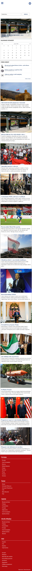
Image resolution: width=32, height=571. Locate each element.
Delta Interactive (27, 81)
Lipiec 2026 (16, 43)
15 (12, 52)
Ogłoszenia (5, 509)
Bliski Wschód (5, 491)
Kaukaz (4, 473)
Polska (3, 468)
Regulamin (4, 562)
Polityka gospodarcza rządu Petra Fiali (13, 70)
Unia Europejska (6, 462)
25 (24, 55)
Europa (4, 460)
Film (3, 543)
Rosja (3, 472)
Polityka (4, 504)
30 (16, 57)
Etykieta (4, 545)
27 (4, 57)
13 (4, 52)
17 (20, 52)
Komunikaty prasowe (7, 558)
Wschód (4, 470)
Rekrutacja (4, 566)
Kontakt (4, 552)
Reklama (4, 554)
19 (28, 52)
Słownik (4, 533)
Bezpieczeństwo (6, 502)
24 (20, 55)
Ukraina (4, 475)
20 (4, 55)
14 (8, 52)
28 (8, 57)
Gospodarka (5, 506)
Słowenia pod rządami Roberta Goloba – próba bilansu (17, 65)
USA (3, 490)
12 (28, 50)
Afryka (3, 484)
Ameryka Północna (6, 486)
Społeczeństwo (5, 513)
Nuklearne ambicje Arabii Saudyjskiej (13, 74)
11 (24, 50)
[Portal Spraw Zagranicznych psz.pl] (16, 6)
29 (12, 57)
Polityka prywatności (7, 564)
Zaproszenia (5, 547)
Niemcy (4, 464)
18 (24, 52)
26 (28, 55)
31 (20, 57)
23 (16, 55)
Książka (4, 541)
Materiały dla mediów (7, 556)
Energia (4, 508)
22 (12, 55)
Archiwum (4, 560)
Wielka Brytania (6, 466)
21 (8, 55)
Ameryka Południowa (7, 488)
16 (16, 52)
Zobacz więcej (28, 78)
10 (20, 50)
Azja (3, 493)
